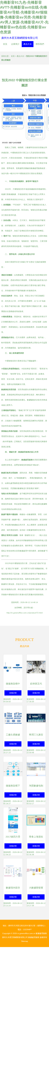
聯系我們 (40, 44)
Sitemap (24, 941)
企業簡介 (15, 44)
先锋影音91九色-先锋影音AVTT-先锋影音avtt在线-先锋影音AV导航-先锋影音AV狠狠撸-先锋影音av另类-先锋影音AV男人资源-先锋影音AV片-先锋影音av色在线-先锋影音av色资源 (24, 17)
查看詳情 (13, 693)
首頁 (5, 44)
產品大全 (27, 44)
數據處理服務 (41, 933)
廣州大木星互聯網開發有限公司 (19, 37)
